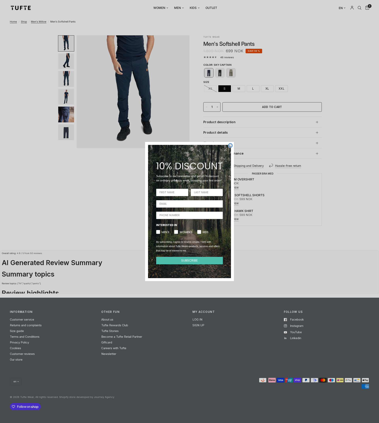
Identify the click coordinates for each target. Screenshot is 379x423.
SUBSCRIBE (189, 260)
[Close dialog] (230, 145)
